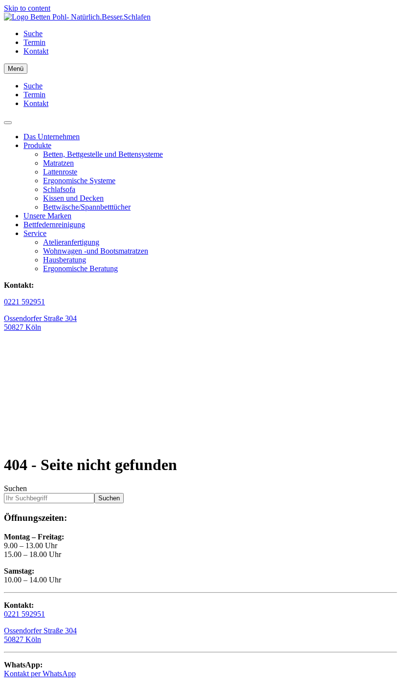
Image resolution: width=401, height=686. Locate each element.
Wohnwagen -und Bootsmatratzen (95, 251)
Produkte (37, 145)
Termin (34, 42)
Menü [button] (15, 68)
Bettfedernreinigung (54, 224)
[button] (8, 122)
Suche (33, 33)
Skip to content (27, 8)
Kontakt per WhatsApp (40, 673)
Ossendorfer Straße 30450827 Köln (40, 322)
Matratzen (58, 163)
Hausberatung (64, 260)
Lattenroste (60, 172)
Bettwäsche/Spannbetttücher (87, 207)
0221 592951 (24, 302)
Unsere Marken (47, 216)
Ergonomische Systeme (79, 180)
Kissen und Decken (73, 198)
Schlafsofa (59, 189)
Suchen (15, 488)
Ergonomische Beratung (80, 268)
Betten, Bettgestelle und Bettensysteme (103, 154)
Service (34, 233)
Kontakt (35, 51)
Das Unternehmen (51, 136)
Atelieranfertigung (71, 242)
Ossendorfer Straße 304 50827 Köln (40, 634)
